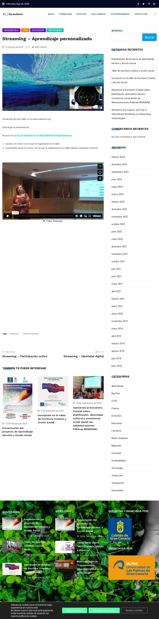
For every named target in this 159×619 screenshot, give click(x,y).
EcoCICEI (81, 14)
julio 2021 (116, 269)
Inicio (51, 14)
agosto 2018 (117, 351)
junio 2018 (116, 366)
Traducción (117, 475)
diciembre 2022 (119, 209)
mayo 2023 (117, 186)
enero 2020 (117, 313)
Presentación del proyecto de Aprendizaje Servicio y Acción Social (17, 432)
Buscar (117, 30)
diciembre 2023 (119, 164)
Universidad (55, 30)
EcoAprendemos (120, 14)
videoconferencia (31, 334)
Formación (65, 14)
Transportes (117, 483)
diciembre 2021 (119, 246)
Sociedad (116, 453)
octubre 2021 (118, 261)
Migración (116, 445)
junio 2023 (116, 179)
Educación (38, 30)
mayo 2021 (117, 283)
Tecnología (117, 468)
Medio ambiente (119, 438)
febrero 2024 (118, 157)
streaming (13, 334)
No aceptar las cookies (104, 610)
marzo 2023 (117, 194)
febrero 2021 (118, 298)
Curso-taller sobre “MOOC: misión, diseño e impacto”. (90, 546)
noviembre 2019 (119, 321)
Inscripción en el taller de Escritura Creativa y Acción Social (52, 419)
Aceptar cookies (75, 610)
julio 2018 (116, 358)
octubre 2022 (118, 224)
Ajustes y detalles (134, 610)
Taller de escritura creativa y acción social (132, 70)
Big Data (115, 393)
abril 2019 (116, 336)
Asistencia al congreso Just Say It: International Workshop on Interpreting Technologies (131, 114)
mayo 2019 (117, 328)
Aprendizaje (11, 30)
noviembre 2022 (119, 216)
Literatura (116, 430)
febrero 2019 (118, 343)
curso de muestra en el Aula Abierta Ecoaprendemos (42, 135)
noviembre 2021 (119, 254)
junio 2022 (116, 231)
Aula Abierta (98, 14)
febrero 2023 (118, 201)
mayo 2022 (117, 239)
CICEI (25, 30)
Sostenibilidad (118, 460)
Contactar (140, 14)
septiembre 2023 (120, 172)
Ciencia (115, 408)
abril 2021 (116, 291)
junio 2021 (116, 276)
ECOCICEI (116, 415)
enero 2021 (117, 306)
